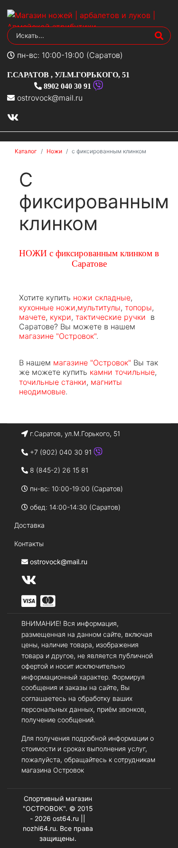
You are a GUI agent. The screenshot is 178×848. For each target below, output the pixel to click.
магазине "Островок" (57, 336)
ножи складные (102, 297)
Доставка (29, 525)
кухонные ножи (47, 307)
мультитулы (99, 307)
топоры (138, 307)
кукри (60, 317)
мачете (32, 317)
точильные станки (52, 382)
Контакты (29, 544)
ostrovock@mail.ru (50, 98)
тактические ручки (110, 317)
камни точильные (122, 372)
